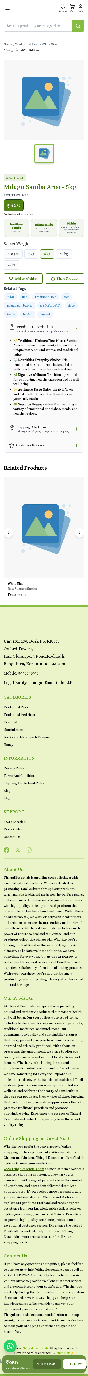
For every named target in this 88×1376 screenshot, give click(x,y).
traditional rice (45, 297)
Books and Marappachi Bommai (27, 737)
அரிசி (10, 297)
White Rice (49, 44)
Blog (7, 791)
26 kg (11, 265)
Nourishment (13, 729)
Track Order (13, 829)
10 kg (64, 254)
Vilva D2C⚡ (65, 1353)
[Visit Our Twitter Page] (18, 850)
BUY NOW (74, 1364)
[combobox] (44, 26)
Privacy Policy (14, 768)
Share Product (68, 278)
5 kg (47, 254)
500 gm (13, 254)
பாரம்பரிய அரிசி (50, 305)
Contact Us (12, 837)
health (27, 314)
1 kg (31, 254)
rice (24, 297)
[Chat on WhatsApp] (10, 1346)
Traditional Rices (27, 44)
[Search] (78, 26)
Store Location (15, 822)
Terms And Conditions (20, 776)
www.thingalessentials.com (24, 1169)
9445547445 (28, 673)
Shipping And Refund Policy (24, 783)
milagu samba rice (19, 305)
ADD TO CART (46, 1364)
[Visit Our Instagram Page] (29, 850)
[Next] (79, 533)
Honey (8, 745)
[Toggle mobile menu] (7, 8)
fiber (71, 305)
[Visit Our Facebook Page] (6, 850)
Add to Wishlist (26, 278)
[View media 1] (44, 153)
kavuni (45, 314)
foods (11, 314)
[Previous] (8, 533)
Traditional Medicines (19, 714)
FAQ (7, 798)
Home (8, 44)
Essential (10, 722)
